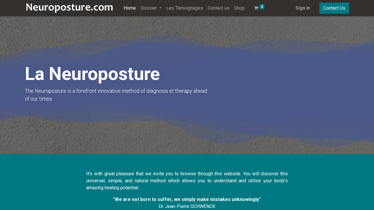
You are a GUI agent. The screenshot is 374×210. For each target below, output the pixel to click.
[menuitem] (129, 8)
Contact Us (334, 8)
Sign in (302, 8)
